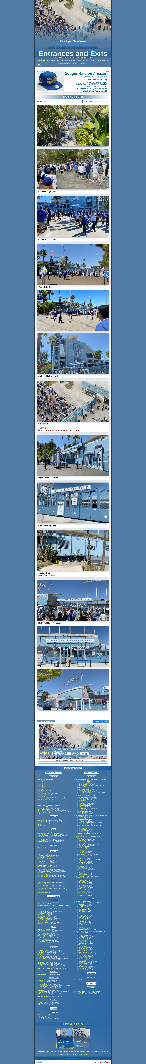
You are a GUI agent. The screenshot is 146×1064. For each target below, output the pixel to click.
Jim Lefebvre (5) (82, 844)
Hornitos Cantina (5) (43, 940)
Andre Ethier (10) (82, 865)
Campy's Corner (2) (43, 915)
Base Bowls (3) (42, 921)
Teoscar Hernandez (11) (84, 870)
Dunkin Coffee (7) (42, 933)
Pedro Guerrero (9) (83, 868)
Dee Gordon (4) (82, 937)
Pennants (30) (41, 808)
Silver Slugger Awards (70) (82, 860)
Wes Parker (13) (82, 891)
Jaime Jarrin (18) (82, 812)
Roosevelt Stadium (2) (43, 869)
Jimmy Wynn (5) (82, 969)
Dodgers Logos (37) (42, 792)
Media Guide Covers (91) (44, 855)
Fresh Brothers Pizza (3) (44, 961)
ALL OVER (52, 48)
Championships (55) (43, 779)
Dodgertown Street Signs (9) (45, 832)
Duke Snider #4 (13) (83, 783)
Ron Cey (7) (81, 933)
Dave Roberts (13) (83, 895)
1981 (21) (43, 785)
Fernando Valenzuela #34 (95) (85, 790)
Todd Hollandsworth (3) (84, 839)
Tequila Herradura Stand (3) (45, 958)
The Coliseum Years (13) (44, 870)
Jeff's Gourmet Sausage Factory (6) (47, 967)
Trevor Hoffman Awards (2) (82, 833)
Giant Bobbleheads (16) (47, 821)
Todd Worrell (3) (82, 928)
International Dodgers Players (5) (46, 841)
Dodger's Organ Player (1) (44, 856)
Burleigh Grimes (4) (83, 798)
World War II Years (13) (44, 866)
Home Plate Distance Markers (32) (46, 799)
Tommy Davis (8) (82, 856)
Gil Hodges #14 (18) (83, 784)
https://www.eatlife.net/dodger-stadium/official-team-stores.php (60, 430)
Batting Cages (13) (42, 805)
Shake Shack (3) (42, 939)
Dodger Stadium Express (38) (45, 887)
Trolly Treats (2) (42, 980)
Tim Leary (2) (81, 872)
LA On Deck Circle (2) (43, 918)
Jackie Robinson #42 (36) (84, 792)
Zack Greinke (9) (82, 880)
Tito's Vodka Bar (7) (43, 957)
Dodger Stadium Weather (82, 980)
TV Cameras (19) (42, 848)
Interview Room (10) (43, 806)
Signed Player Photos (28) (44, 809)
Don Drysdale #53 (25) (84, 794)
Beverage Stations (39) (44, 904)
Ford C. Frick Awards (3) (82, 808)
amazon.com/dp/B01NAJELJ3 (97, 82)
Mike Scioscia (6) (82, 948)
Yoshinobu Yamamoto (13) (85, 929)
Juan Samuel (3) (82, 947)
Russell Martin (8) (82, 873)
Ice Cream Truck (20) (43, 944)
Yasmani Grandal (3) (83, 938)
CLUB (73, 48)
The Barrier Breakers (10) (44, 838)
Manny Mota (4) (82, 961)
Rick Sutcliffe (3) (82, 852)
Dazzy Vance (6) (82, 805)
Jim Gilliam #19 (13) (83, 785)
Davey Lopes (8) (82, 885)
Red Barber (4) (82, 810)
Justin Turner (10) (82, 952)
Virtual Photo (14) (42, 836)
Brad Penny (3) (82, 917)
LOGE (68, 48)
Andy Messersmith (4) (84, 887)
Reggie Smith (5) (82, 966)
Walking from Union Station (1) (48, 889)
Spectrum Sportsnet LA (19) (45, 835)
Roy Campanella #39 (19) (84, 791)
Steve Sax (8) (82, 850)
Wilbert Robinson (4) (83, 804)
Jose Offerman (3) (83, 943)
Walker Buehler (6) (83, 905)
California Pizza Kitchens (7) (45, 905)
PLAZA (58, 48)
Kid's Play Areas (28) (43, 790)
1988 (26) (43, 786)
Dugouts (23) (41, 813)
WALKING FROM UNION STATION (99, 60)
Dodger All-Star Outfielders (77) (83, 953)
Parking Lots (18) (42, 883)
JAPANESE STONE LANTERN (80, 63)
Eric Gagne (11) (82, 830)
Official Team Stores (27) (44, 1015)
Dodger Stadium (73, 1058)
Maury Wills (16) (82, 824)
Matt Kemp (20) (82, 871)
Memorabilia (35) (42, 857)
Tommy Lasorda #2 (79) (84, 782)
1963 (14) (43, 783)
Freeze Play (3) (42, 956)
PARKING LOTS (55, 60)
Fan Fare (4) (41, 955)
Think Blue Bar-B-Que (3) (44, 991)
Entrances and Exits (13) (44, 892)
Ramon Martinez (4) (83, 915)
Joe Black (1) (81, 838)
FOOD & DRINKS (69, 58)
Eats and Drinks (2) (43, 935)
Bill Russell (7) (82, 946)
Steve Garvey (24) (83, 820)
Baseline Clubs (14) (43, 923)
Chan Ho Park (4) (82, 916)
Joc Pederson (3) (82, 962)
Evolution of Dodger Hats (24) (45, 874)
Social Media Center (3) (44, 860)
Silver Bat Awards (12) (81, 854)
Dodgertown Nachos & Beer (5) (45, 953)
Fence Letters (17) (45, 885)
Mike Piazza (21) (82, 848)
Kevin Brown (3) (82, 909)
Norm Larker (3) (82, 940)
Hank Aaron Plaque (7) (43, 840)
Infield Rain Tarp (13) (43, 819)
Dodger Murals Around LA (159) (83, 991)
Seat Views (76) (42, 796)
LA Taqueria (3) (42, 936)
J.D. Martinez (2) (82, 959)
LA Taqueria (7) (42, 959)
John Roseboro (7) (83, 892)
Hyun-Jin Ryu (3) (82, 922)
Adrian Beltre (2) (82, 862)
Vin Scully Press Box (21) (44, 861)
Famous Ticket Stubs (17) (44, 876)
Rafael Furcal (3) (82, 935)
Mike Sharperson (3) (83, 949)
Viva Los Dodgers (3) (43, 839)
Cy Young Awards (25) (81, 825)
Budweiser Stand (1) (43, 995)
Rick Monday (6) (82, 960)
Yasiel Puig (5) (82, 963)
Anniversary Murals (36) (47, 794)
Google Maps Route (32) (47, 888)
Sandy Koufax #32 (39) (84, 789)
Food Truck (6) (41, 942)
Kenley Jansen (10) (83, 835)
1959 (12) (43, 782)
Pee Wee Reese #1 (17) (84, 780)
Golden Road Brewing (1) (44, 993)
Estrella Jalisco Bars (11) (44, 930)
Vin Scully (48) (82, 813)
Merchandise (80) (45, 1017)
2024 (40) (43, 789)
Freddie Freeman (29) (83, 934)
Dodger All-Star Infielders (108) (83, 931)
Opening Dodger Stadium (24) (45, 871)
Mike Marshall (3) (82, 828)
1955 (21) (43, 780)
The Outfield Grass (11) (43, 826)
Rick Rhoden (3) (82, 921)
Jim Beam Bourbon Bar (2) (44, 938)
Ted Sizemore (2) (82, 849)
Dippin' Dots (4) (42, 992)
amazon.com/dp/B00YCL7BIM (97, 86)
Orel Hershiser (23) (83, 832)
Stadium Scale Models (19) (44, 858)
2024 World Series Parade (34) (83, 992)
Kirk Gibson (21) (82, 821)
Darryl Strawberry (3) (83, 967)
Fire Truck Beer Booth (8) (44, 941)
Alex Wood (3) (82, 927)
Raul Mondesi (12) (83, 845)
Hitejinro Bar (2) (42, 983)
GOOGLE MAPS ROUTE (83, 60)
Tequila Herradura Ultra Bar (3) (45, 985)
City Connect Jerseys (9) (44, 854)
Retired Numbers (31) (81, 779)
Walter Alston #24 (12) (84, 788)
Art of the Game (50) (46, 1019)
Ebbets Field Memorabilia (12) (45, 868)
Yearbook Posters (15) (43, 865)
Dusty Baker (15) (82, 861)
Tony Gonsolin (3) (82, 911)
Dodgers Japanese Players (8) (45, 833)
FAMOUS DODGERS (58, 58)
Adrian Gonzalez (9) (83, 866)
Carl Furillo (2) (82, 857)
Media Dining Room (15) (47, 862)
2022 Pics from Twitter (81, 993)
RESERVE (79, 48)
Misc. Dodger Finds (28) (82, 990)
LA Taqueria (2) (42, 987)
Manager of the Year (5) (81, 894)
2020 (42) (43, 788)
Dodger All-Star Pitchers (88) (83, 903)
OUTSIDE (94, 48)
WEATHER (90, 58)
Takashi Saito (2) (82, 923)
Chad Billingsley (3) (83, 906)
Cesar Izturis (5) (82, 882)
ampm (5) (40, 913)
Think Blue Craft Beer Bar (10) (45, 965)
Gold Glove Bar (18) (43, 929)
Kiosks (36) (43, 1016)
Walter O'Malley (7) (83, 802)
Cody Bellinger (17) (83, 816)
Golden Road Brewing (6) (44, 934)
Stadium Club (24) (42, 974)
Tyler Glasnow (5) (82, 910)
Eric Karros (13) (82, 843)
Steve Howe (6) (82, 842)
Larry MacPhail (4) (83, 800)
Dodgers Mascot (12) (46, 823)
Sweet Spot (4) (42, 962)
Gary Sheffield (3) (82, 965)
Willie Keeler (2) (82, 799)
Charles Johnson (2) (83, 883)
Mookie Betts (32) (83, 864)
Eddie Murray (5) (82, 874)
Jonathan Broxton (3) (83, 908)
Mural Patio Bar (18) (43, 963)
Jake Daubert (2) (82, 819)
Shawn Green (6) (82, 956)
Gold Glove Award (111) (81, 876)
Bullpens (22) (41, 824)
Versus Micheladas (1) (43, 984)
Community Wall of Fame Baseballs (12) (48, 834)
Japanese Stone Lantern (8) (45, 882)
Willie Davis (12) (82, 878)
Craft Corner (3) (42, 952)
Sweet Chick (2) (42, 917)
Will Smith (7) (81, 951)
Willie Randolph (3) (83, 945)
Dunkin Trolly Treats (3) (44, 922)
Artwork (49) (44, 793)
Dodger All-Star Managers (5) (83, 901)
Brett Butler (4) (82, 955)
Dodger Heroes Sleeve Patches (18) (47, 811)
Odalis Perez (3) (82, 919)
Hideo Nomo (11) (82, 846)
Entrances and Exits (73, 1024)
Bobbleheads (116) (42, 820)
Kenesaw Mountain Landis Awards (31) (85, 815)
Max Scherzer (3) (82, 925)
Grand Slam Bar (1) (43, 989)
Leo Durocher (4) (82, 797)
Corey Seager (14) (83, 851)
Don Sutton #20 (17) (83, 786)
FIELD (63, 48)
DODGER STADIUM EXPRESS (68, 60)
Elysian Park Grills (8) (43, 919)
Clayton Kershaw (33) (83, 827)
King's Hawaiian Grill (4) (44, 964)
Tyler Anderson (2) (83, 904)
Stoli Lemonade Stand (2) (44, 996)
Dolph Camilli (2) (82, 818)
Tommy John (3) (82, 914)
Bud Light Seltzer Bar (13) (44, 951)
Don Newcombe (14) (83, 829)
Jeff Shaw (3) (81, 926)
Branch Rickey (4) (83, 803)
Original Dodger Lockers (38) (45, 872)
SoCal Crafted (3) (42, 916)
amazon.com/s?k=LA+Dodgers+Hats (94, 77)
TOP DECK (87, 48)
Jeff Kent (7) (81, 867)
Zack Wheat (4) (82, 806)
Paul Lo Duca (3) (82, 941)
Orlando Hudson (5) (83, 881)
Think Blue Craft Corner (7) (44, 950)
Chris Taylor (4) (82, 968)
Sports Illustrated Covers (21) (45, 810)
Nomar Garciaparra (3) (84, 936)
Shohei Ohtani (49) (83, 822)
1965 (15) (43, 784)
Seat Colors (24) (45, 798)
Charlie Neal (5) (82, 890)
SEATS (77, 58)
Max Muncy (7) (82, 942)
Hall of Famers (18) (80, 795)
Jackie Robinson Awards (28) (83, 836)
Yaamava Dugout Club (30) (44, 911)
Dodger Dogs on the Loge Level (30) (47, 968)
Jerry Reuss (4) (82, 920)
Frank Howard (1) (82, 840)
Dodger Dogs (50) (42, 902)
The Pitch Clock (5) (46, 864)
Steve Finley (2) (82, 879)
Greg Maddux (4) (82, 886)
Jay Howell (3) (82, 912)
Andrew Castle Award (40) (44, 875)
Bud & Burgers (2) (42, 990)
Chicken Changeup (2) (43, 986)
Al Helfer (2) (81, 811)
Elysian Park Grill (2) (43, 1002)
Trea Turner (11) (82, 858)
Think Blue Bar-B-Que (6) (44, 932)
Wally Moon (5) (82, 888)
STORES (83, 58)
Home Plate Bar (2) (43, 912)
